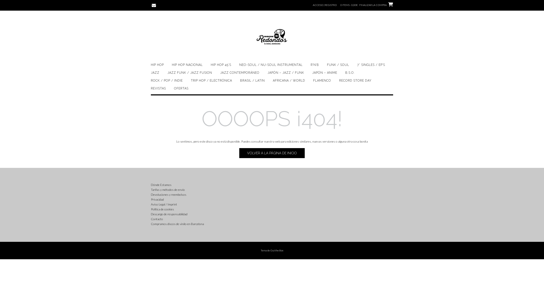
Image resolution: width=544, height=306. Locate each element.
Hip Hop (157, 65)
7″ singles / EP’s (371, 65)
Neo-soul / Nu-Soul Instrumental (271, 65)
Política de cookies (162, 209)
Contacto (157, 219)
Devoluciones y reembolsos (168, 194)
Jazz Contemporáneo (239, 72)
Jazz (155, 72)
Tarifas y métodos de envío (168, 189)
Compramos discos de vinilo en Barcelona (177, 224)
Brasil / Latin (252, 80)
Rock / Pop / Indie (167, 80)
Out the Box (276, 250)
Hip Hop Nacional (187, 65)
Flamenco (322, 80)
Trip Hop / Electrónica (211, 80)
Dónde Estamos (161, 185)
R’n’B (315, 65)
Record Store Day (355, 80)
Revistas (158, 88)
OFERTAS (181, 88)
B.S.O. (350, 72)
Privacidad (157, 199)
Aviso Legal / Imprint (164, 204)
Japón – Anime (324, 72)
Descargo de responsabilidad (169, 214)
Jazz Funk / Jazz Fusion (189, 72)
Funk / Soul (338, 65)
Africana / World (289, 80)
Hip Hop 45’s (221, 65)
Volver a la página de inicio (272, 153)
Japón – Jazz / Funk (286, 72)
